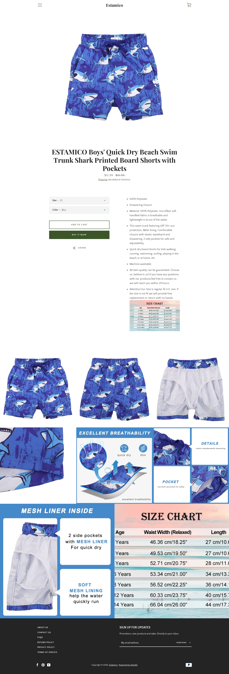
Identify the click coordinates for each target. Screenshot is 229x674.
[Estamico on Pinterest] (43, 664)
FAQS (40, 637)
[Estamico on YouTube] (48, 664)
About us (42, 627)
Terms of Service (47, 652)
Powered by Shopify (128, 665)
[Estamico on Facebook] (37, 664)
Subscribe (182, 643)
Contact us (44, 632)
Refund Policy (45, 642)
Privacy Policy (46, 647)
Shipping (102, 179)
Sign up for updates (135, 627)
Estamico (114, 5)
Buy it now (79, 235)
